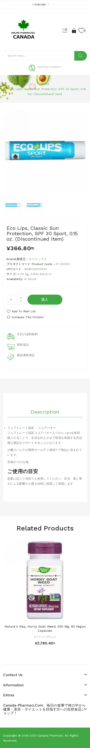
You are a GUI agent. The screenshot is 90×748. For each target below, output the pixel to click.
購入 (44, 299)
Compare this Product (28, 317)
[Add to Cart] (38, 617)
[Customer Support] (45, 70)
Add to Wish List (24, 311)
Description (45, 412)
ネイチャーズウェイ (45, 636)
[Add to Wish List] (45, 617)
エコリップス (38, 259)
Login (74, 30)
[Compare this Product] (52, 617)
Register (67, 30)
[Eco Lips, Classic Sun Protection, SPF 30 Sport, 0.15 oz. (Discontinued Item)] (13, 205)
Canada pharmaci (50, 735)
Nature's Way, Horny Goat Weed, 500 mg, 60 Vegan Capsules (45, 629)
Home (45, 83)
